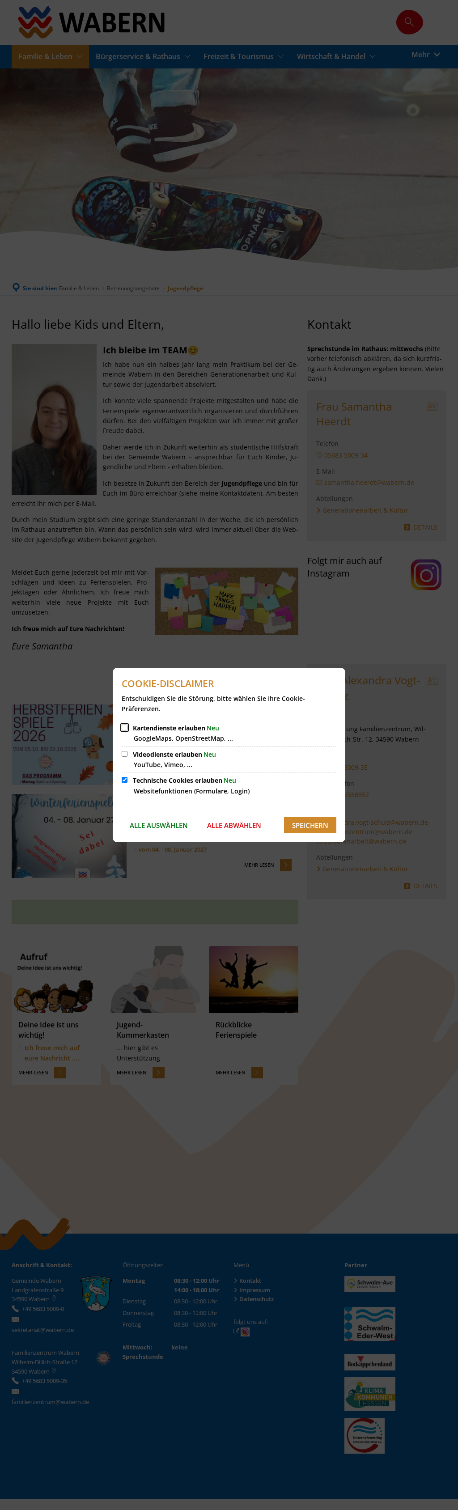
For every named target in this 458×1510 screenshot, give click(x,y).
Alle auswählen (159, 825)
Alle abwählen (234, 825)
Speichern (310, 825)
